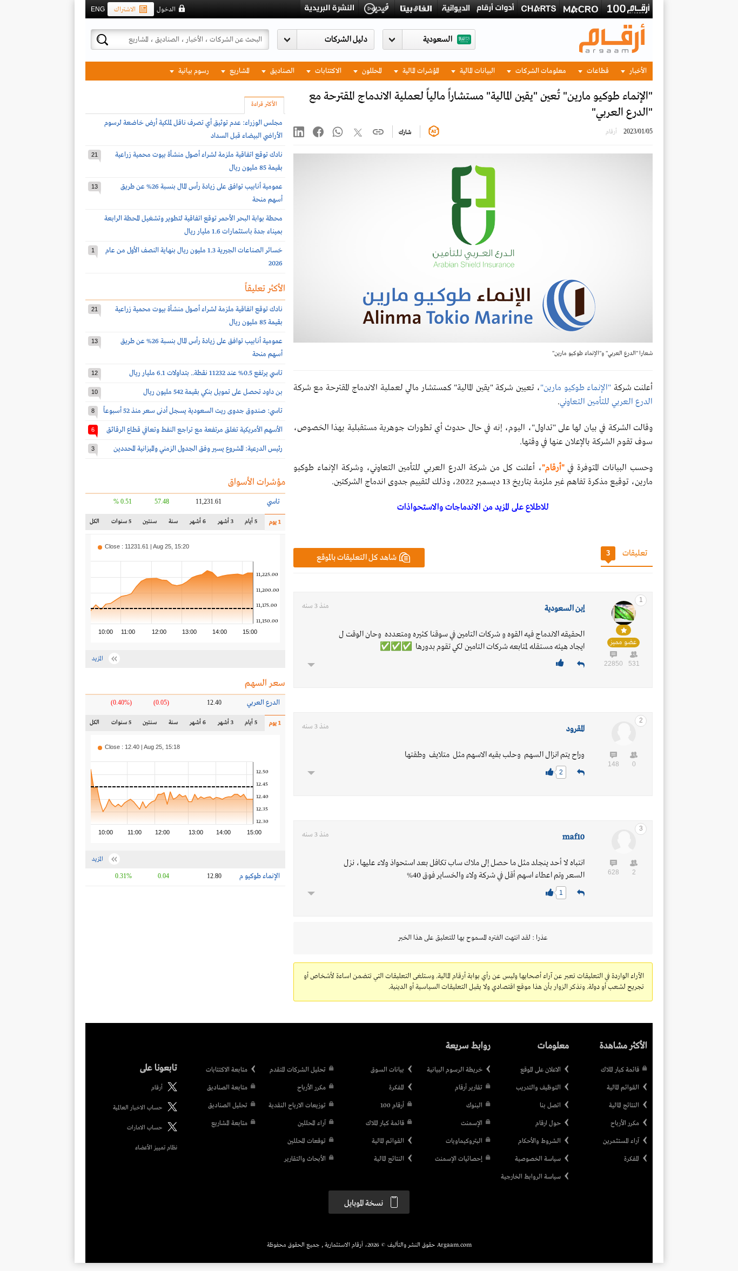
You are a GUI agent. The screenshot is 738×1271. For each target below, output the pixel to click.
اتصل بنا (550, 1105)
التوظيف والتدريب (538, 1087)
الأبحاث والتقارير (305, 1159)
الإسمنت (471, 1123)
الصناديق (281, 71)
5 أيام (250, 524)
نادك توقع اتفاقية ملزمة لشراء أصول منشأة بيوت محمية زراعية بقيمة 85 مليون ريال (199, 161)
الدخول (166, 9)
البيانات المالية (476, 71)
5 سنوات (121, 524)
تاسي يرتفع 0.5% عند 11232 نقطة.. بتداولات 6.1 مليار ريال (206, 373)
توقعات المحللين (306, 1141)
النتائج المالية (624, 1105)
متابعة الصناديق (227, 1087)
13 (94, 186)
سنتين (149, 524)
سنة (172, 524)
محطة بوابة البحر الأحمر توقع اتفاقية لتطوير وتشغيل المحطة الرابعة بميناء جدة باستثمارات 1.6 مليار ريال (193, 225)
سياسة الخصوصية (538, 1159)
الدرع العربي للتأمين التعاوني (606, 402)
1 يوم (273, 524)
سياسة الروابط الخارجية (531, 1177)
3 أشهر (225, 524)
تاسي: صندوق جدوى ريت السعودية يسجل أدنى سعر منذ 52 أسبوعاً (193, 411)
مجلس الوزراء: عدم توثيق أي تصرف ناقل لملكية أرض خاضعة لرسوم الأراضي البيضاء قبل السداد (193, 129)
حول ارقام (548, 1123)
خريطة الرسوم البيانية (454, 1070)
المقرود (575, 729)
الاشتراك (125, 9)
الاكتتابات (327, 71)
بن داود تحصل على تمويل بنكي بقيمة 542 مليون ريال (213, 392)
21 (94, 154)
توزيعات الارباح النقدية (297, 1105)
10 (94, 392)
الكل (97, 524)
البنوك (474, 1105)
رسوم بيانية (193, 71)
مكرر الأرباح (624, 1123)
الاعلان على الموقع (540, 1070)
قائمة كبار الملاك (620, 1070)
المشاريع (239, 71)
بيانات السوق (387, 1070)
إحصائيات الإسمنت (458, 1159)
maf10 (573, 837)
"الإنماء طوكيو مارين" (575, 388)
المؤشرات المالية (420, 71)
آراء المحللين (312, 1123)
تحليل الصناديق (227, 1105)
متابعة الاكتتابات (226, 1070)
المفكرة (631, 1159)
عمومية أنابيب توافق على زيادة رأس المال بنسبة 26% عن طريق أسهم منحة (201, 193)
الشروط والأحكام (539, 1141)
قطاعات (597, 71)
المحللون (371, 71)
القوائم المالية (623, 1087)
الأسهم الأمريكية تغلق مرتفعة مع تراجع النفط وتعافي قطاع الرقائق (194, 429)
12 (94, 373)
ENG (98, 9)
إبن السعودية (565, 608)
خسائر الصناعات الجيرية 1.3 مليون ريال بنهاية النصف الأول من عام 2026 (194, 257)
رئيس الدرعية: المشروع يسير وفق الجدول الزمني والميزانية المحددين (198, 448)
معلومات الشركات (540, 71)
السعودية (437, 39)
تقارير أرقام (468, 1087)
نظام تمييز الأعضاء (156, 1148)
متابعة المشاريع (229, 1123)
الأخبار (637, 71)
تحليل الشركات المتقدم (298, 1070)
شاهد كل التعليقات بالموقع (357, 557)
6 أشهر (198, 524)
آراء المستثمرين (621, 1141)
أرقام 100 (392, 1105)
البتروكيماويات (464, 1141)
